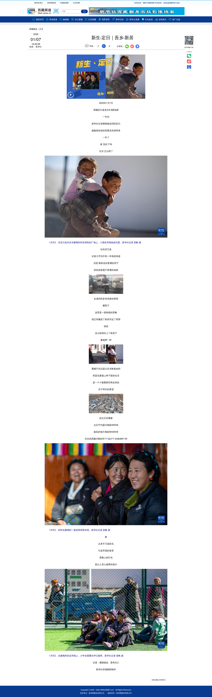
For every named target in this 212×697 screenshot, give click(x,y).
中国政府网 (64, 2)
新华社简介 (38, 2)
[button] (71, 96)
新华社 (38, 46)
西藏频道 (33, 29)
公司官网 (76, 2)
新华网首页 (51, 2)
